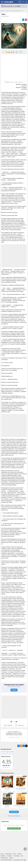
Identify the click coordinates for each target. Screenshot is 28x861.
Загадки (19, 853)
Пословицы (16, 855)
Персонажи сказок (17, 859)
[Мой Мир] (24, 746)
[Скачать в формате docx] (23, 20)
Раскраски (3, 855)
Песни (14, 853)
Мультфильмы (4, 857)
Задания (11, 857)
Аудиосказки (8, 853)
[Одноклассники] (21, 746)
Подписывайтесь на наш (12, 6)
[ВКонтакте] (18, 746)
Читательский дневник (6, 859)
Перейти (14, 690)
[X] (26, 746)
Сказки (2, 853)
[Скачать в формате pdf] (26, 20)
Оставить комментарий (14, 828)
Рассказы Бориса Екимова (7, 751)
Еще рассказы (13, 812)
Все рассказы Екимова (13, 816)
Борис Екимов (5, 16)
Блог (22, 855)
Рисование (9, 855)
